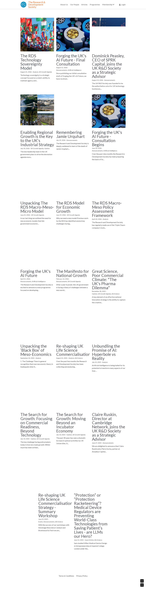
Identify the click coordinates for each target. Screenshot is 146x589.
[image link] (23, 4)
